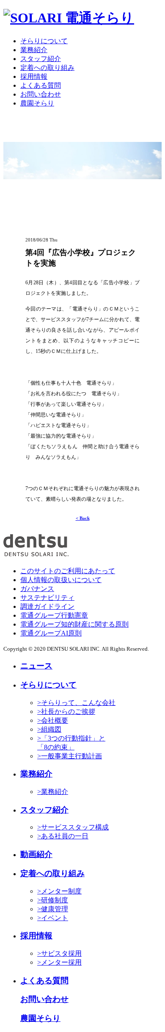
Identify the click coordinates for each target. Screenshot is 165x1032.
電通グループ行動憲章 (54, 615)
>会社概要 (52, 720)
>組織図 (49, 729)
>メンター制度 (59, 891)
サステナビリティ (47, 597)
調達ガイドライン (47, 606)
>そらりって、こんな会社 (76, 702)
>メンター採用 (59, 962)
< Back (83, 518)
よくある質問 (40, 85)
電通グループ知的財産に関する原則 (74, 624)
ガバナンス (37, 588)
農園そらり (37, 103)
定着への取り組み (47, 67)
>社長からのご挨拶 (66, 711)
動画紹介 (36, 854)
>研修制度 (52, 900)
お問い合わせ (40, 94)
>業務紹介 (52, 791)
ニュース (36, 665)
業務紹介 (33, 49)
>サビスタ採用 (59, 953)
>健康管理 (52, 909)
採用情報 (33, 76)
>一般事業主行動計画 (69, 756)
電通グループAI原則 (51, 633)
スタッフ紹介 (40, 58)
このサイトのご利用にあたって (67, 570)
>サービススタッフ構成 (73, 827)
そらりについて (44, 40)
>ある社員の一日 (62, 836)
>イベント (52, 917)
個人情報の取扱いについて (61, 579)
